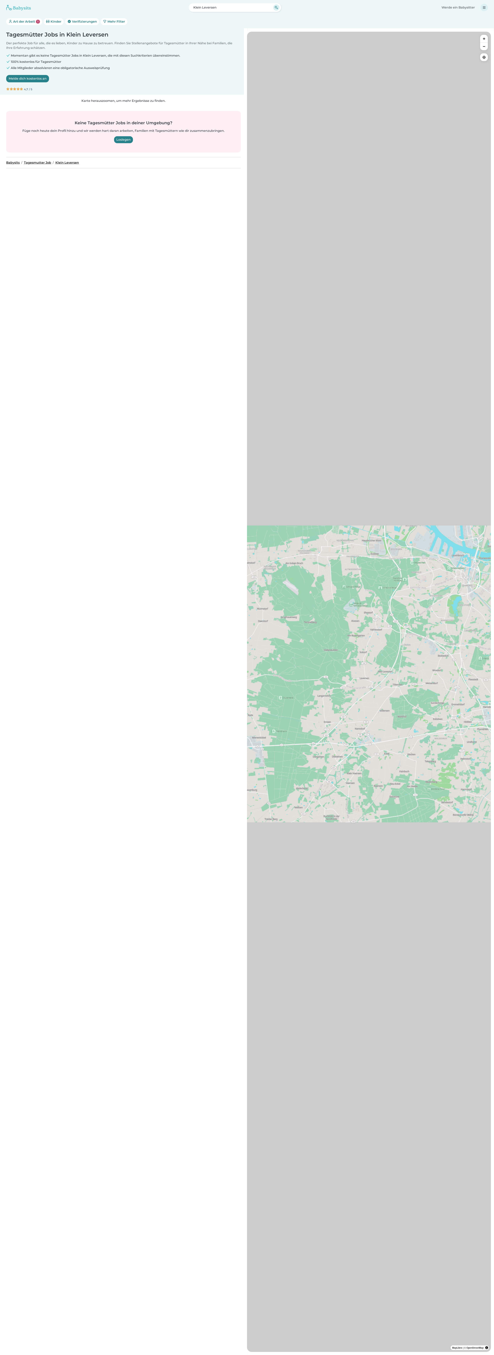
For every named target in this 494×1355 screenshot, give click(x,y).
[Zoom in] (484, 39)
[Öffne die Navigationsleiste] (484, 7)
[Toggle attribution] (486, 1347)
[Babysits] (18, 7)
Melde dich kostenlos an (28, 78)
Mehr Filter (116, 21)
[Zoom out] (484, 46)
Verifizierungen (84, 21)
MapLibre (457, 1347)
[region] (369, 692)
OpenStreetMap (475, 1347)
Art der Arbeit (25, 21)
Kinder (55, 21)
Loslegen (123, 139)
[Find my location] (484, 57)
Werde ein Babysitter (458, 7)
